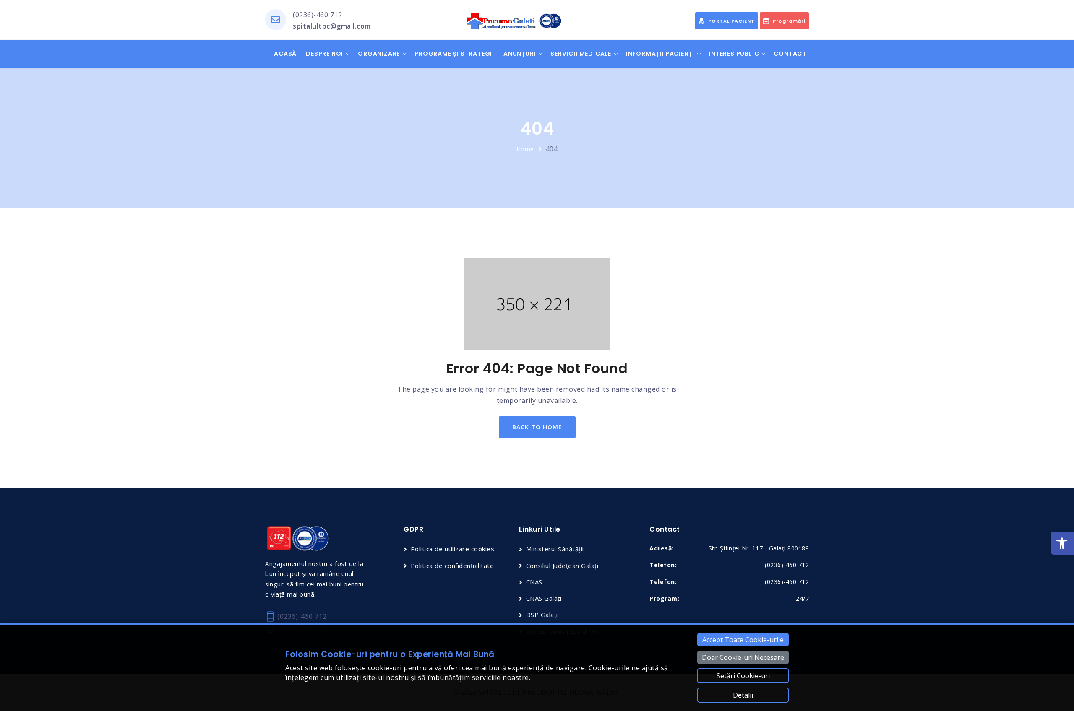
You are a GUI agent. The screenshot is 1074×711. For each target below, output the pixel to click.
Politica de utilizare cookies (452, 549)
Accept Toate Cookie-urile (743, 639)
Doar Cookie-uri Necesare (743, 657)
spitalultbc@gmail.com (332, 26)
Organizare (379, 53)
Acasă (285, 53)
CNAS (534, 582)
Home (525, 149)
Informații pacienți (660, 53)
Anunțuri (519, 53)
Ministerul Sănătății (555, 549)
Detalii (743, 695)
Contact (790, 53)
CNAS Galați (543, 598)
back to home (537, 427)
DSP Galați (542, 614)
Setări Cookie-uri (743, 675)
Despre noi (324, 53)
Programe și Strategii (454, 53)
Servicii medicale (580, 53)
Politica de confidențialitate (452, 565)
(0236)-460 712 (317, 14)
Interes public (734, 53)
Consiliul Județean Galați (562, 565)
